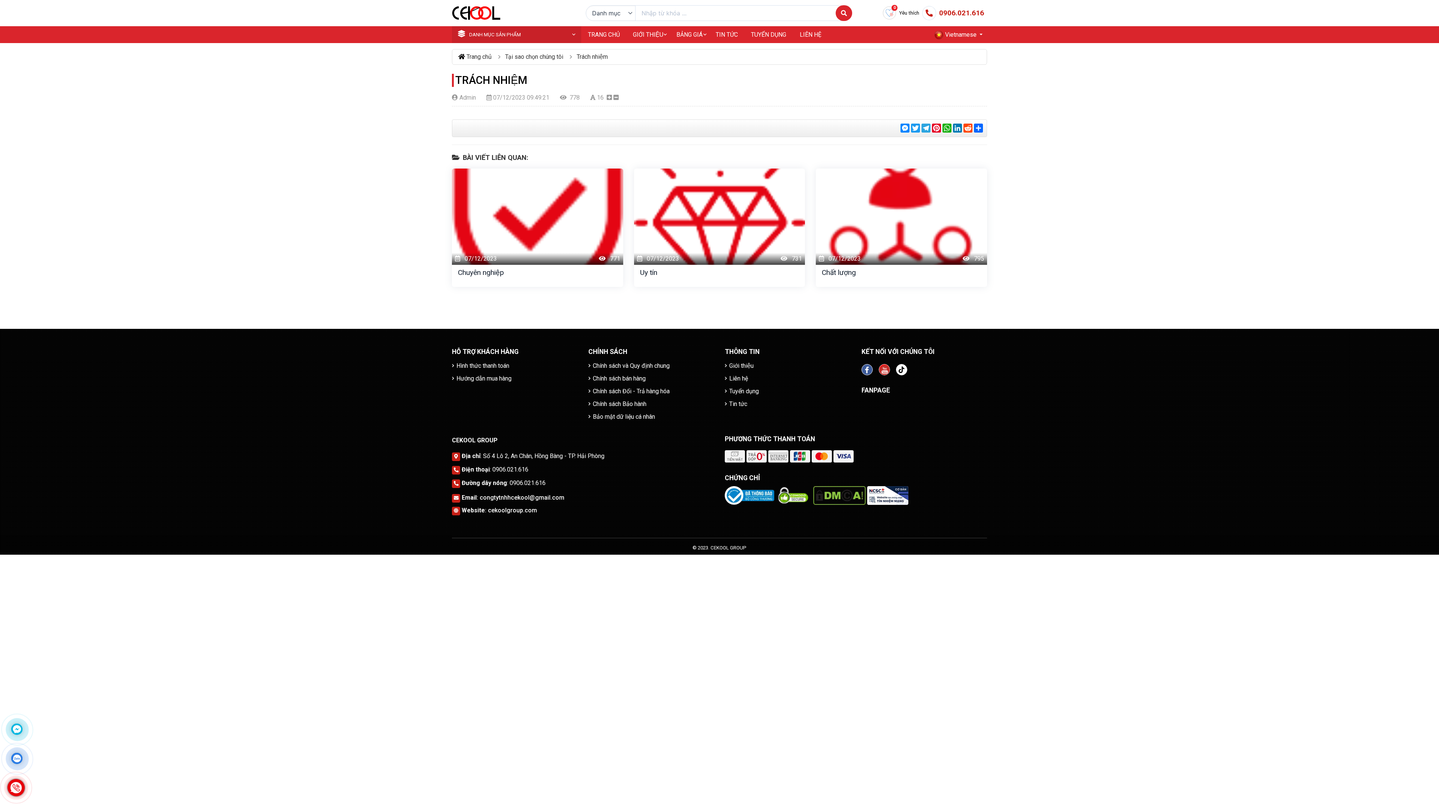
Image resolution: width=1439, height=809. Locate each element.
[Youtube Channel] (884, 369)
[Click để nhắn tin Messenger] (16, 729)
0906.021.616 (510, 469)
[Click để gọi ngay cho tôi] (16, 787)
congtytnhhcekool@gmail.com (522, 497)
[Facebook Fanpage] (867, 369)
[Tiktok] (901, 369)
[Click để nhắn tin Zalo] (16, 758)
